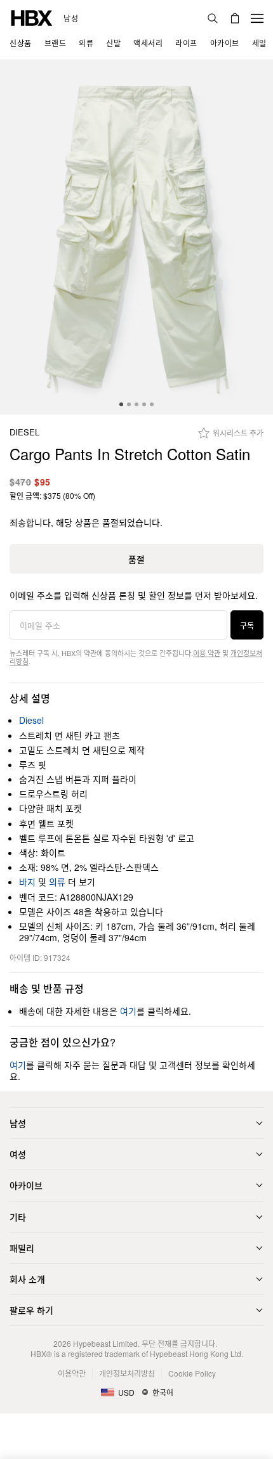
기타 (18, 1217)
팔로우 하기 (31, 1310)
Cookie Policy (192, 1373)
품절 (136, 559)
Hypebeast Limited (105, 1343)
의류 (57, 881)
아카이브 (26, 1185)
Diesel (24, 432)
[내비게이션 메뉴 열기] (257, 18)
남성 (70, 18)
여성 (18, 1154)
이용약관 (72, 1373)
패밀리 (22, 1248)
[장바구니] (235, 18)
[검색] (212, 18)
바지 (27, 881)
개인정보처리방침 (127, 1373)
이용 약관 (206, 653)
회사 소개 (27, 1279)
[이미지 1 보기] (136, 237)
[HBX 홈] (32, 17)
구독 (247, 625)
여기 (128, 1011)
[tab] (121, 404)
